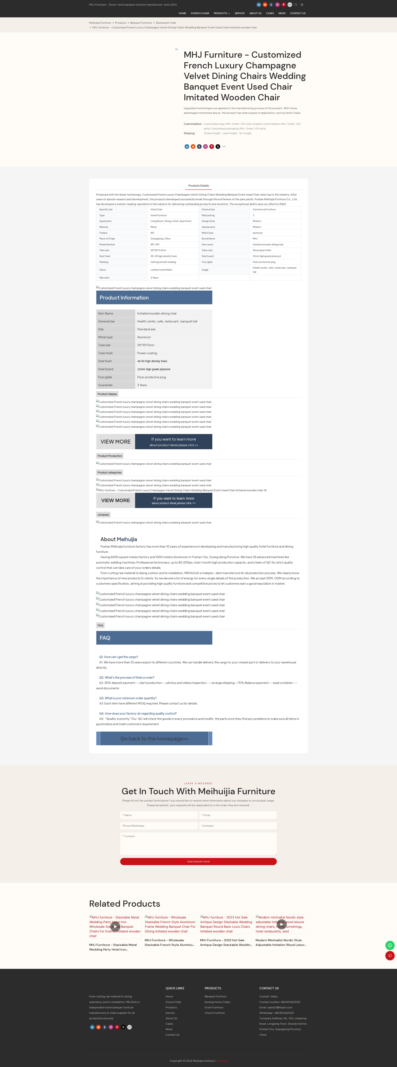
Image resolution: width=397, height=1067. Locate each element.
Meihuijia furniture (100, 22)
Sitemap (222, 1060)
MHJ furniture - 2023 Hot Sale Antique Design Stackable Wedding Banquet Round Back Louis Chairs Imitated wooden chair (226, 942)
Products (120, 22)
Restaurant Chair (166, 22)
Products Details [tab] (198, 185)
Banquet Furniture (141, 22)
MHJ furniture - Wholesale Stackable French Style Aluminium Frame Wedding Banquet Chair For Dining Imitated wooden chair (170, 942)
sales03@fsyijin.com (280, 1007)
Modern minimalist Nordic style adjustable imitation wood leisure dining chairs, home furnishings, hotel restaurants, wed (281, 942)
